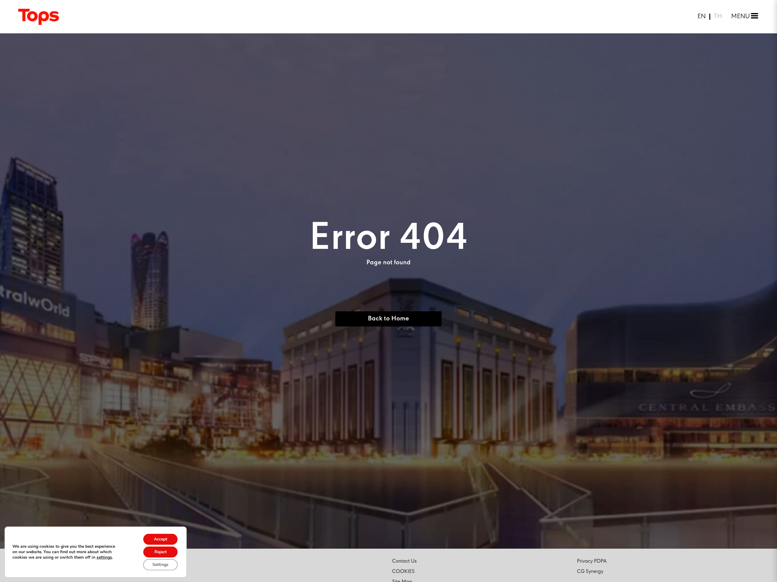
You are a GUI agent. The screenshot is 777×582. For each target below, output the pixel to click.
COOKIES (403, 571)
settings (104, 557)
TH (718, 17)
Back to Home (388, 318)
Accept (160, 539)
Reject (160, 552)
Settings (160, 564)
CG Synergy (590, 571)
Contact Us (404, 561)
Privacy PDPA (592, 561)
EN (701, 17)
